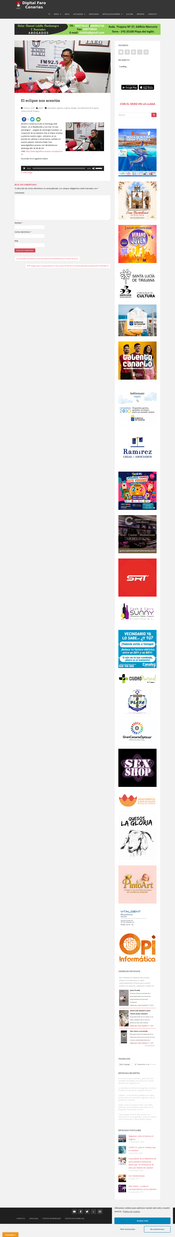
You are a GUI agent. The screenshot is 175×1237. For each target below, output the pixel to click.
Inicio (67, 14)
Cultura (129, 14)
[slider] (99, 168)
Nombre (18, 223)
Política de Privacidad (52, 1218)
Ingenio (67, 108)
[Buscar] (154, 115)
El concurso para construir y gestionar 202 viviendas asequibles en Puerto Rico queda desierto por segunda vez (136, 1080)
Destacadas (94, 14)
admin (40, 108)
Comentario (19, 193)
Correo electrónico (23, 232)
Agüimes (60, 108)
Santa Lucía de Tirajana (30, 111)
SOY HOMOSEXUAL (137, 1176)
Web (16, 241)
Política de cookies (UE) (74, 1218)
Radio (56, 14)
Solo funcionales (127, 1229)
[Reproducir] (24, 168)
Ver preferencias (157, 1229)
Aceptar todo (142, 1221)
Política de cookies (131, 1212)
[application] (62, 168)
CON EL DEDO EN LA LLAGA (137, 104)
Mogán (73, 108)
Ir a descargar (26, 172)
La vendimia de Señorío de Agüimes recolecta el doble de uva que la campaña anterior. (137, 1089)
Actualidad (78, 14)
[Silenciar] (93, 168)
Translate (153, 1064)
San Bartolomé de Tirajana (88, 108)
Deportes (140, 14)
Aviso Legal (33, 1218)
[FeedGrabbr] (137, 1045)
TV (49, 14)
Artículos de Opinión (111, 14)
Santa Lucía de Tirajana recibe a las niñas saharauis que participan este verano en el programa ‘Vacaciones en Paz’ (135, 1107)
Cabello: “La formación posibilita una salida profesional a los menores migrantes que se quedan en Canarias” (136, 1097)
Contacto (152, 14)
